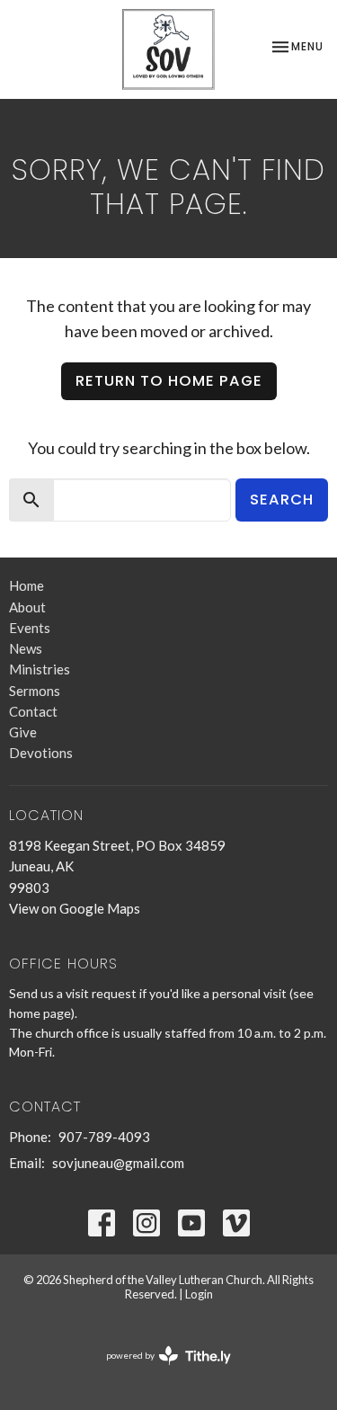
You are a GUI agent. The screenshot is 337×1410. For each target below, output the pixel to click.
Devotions (41, 753)
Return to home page (168, 380)
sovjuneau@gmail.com (118, 1163)
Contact (33, 711)
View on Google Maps (74, 908)
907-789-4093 (104, 1137)
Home (26, 585)
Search (282, 499)
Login (199, 1294)
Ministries (39, 669)
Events (29, 628)
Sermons (34, 691)
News (25, 648)
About (27, 607)
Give (23, 732)
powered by (159, 1371)
